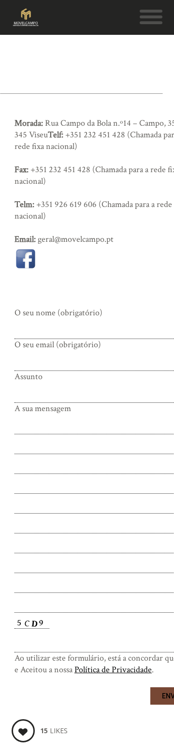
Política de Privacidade (113, 669)
